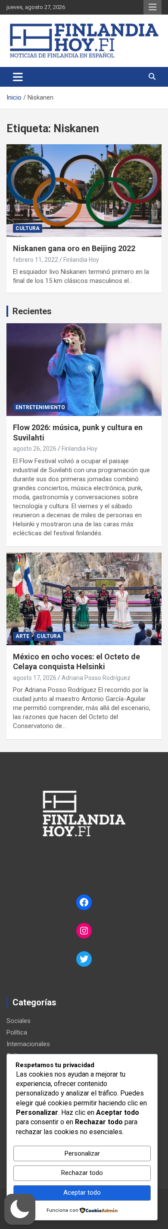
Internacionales (28, 1044)
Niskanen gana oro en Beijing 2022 (74, 248)
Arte (22, 636)
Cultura (28, 228)
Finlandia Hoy (81, 259)
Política (16, 1032)
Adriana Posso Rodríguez (96, 677)
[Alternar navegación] (17, 77)
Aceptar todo (82, 1192)
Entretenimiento (40, 407)
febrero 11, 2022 (35, 259)
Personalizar (82, 1153)
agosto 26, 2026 (34, 448)
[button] (19, 1209)
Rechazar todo (82, 1173)
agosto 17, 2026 (34, 677)
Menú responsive (152, 7)
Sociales (18, 1021)
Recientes (32, 311)
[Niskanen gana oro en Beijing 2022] (84, 190)
